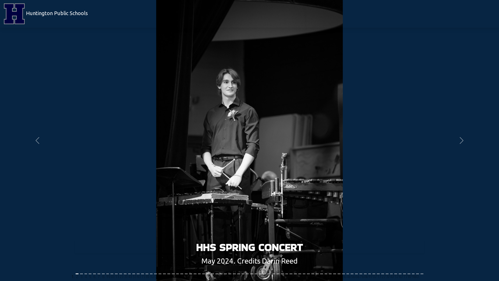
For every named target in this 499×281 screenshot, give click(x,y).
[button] (37, 140)
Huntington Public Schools (56, 13)
